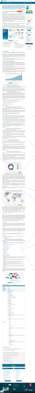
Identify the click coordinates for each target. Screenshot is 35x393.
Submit (10, 384)
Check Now (29, 30)
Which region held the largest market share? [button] (7, 360)
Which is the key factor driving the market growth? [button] (8, 357)
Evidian (4, 253)
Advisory (16, 11)
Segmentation (7, 11)
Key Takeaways (28, 24)
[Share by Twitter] (0, 158)
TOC (5, 11)
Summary (3, 11)
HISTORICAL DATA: (31, 7)
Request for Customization (10, 282)
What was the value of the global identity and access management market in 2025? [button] (11, 352)
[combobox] (26, 16)
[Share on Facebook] (0, 159)
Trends (27, 25)
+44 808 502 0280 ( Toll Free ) (29, 46)
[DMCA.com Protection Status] (5, 387)
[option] (29, 35)
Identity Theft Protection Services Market (29, 38)
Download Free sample (10, 40)
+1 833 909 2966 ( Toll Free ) (16, 384)
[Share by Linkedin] (0, 157)
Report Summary (28, 23)
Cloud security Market (28, 39)
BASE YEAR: (30, 6)
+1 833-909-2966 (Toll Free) (12, 0)
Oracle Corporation (5, 249)
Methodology (10, 11)
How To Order (24, 387)
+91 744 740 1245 (16, 385)
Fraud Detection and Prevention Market (29, 41)
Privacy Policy (24, 386)
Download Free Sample (20, 11)
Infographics (13, 11)
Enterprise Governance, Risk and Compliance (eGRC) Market (29, 40)
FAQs (23, 384)
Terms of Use (24, 385)
